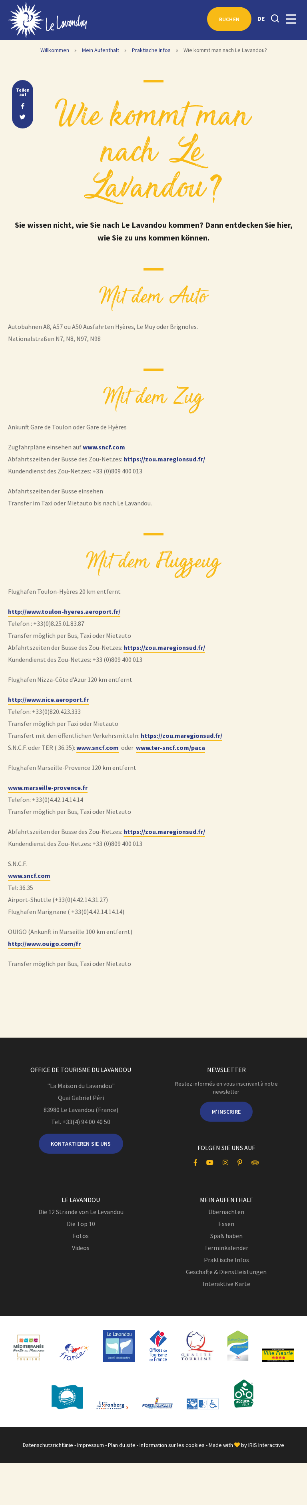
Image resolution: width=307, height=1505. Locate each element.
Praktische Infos (151, 50)
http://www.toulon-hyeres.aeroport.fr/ (64, 611)
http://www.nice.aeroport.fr (48, 699)
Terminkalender (226, 1248)
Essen (226, 1224)
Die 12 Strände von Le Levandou (81, 1212)
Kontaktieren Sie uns (81, 1143)
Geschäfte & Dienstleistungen (226, 1272)
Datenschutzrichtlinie (48, 1445)
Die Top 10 (81, 1224)
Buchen (229, 19)
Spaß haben (226, 1236)
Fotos (81, 1236)
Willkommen (54, 50)
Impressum (90, 1445)
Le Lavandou (81, 1200)
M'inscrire (226, 1111)
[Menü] (291, 19)
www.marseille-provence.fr (48, 788)
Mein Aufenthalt (100, 50)
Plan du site (122, 1445)
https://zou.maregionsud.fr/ (164, 459)
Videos (81, 1248)
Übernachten (226, 1212)
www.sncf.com (104, 447)
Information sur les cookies (172, 1445)
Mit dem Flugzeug (153, 562)
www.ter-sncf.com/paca (170, 747)
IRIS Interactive (266, 1445)
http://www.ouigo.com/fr (44, 944)
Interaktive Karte (226, 1284)
